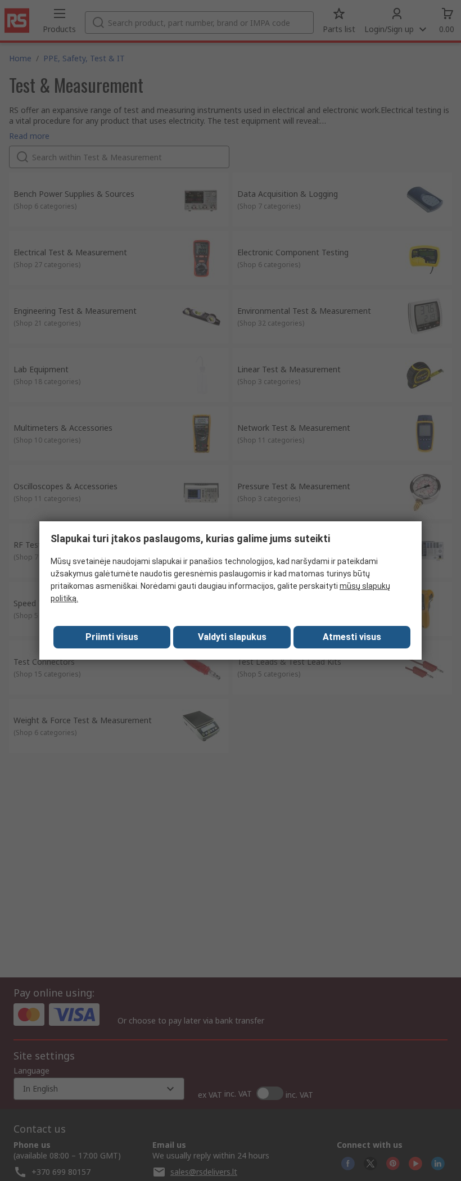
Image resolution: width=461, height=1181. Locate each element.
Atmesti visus (352, 637)
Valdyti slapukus (232, 637)
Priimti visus (111, 637)
